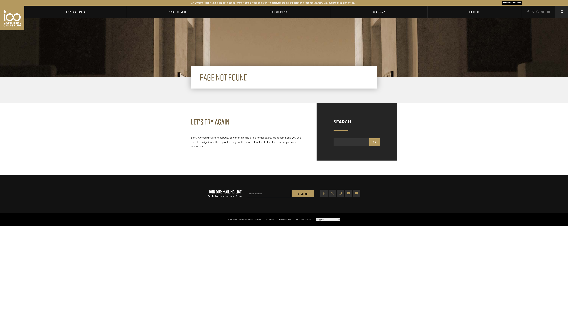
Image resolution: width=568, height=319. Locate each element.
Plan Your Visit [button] (177, 12)
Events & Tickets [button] (75, 12)
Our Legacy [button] (379, 12)
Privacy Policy (285, 219)
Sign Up (303, 194)
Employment (270, 219)
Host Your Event (279, 12)
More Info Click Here (512, 3)
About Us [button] (474, 12)
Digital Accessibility (303, 219)
